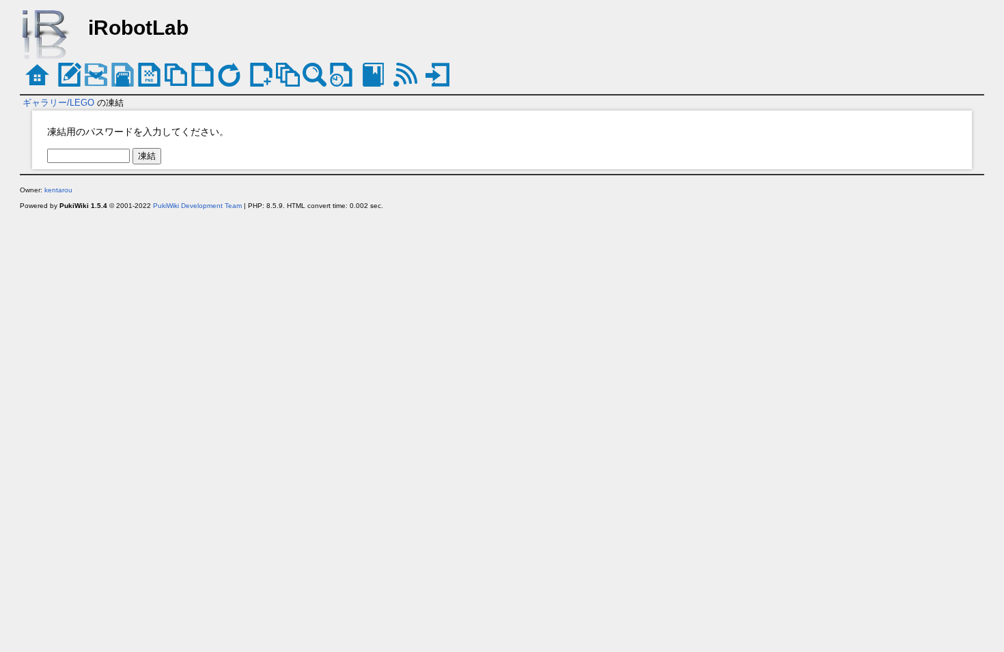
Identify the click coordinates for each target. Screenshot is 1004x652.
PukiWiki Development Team (197, 205)
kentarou (58, 190)
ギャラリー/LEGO (58, 103)
